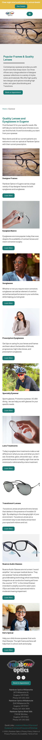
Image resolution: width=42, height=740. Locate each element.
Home (4, 109)
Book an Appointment (13, 92)
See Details (21, 6)
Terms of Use (33, 734)
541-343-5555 (24, 720)
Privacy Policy (27, 731)
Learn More (8, 195)
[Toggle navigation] (30, 14)
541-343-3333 (24, 698)
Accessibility (22, 734)
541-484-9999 (24, 709)
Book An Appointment (21, 683)
